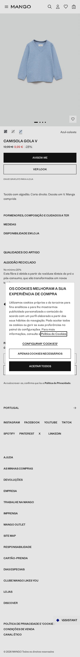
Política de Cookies (53, 334)
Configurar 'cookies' (40, 344)
